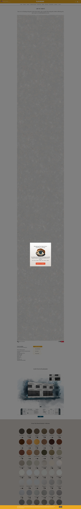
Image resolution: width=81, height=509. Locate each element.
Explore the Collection (40, 263)
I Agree (60, 506)
